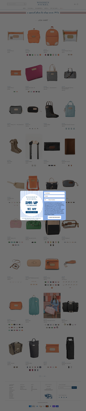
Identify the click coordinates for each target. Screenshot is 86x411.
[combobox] (46, 200)
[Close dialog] (64, 191)
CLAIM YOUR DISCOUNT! (54, 217)
